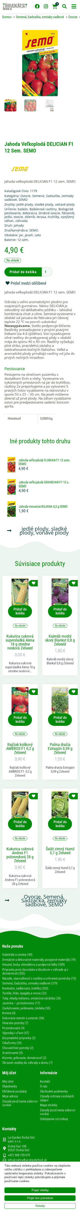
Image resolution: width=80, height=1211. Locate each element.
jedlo (8, 217)
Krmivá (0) (9, 1013)
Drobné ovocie (49, 213)
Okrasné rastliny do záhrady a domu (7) (27, 1063)
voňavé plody (65, 204)
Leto (38, 235)
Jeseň (29, 235)
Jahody (19, 225)
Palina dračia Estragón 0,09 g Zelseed (60, 749)
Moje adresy (10, 1096)
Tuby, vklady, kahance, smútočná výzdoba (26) (31, 998)
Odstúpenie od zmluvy (54, 1119)
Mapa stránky (48, 1105)
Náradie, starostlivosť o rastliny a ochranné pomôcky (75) (39, 978)
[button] (74, 6)
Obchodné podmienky (54, 1091)
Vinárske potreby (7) (15, 1023)
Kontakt (45, 1081)
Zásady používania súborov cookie (20, 1103)
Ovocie (25, 196)
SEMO (23, 199)
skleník (30, 217)
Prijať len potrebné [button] (40, 1198)
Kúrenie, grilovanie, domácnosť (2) (24, 1058)
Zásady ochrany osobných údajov (57, 1098)
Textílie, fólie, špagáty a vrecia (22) (24, 993)
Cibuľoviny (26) (12, 1043)
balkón (23, 209)
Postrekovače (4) (13, 1028)
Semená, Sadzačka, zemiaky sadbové (39, 198)
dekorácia (29, 213)
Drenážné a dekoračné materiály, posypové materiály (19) (39, 960)
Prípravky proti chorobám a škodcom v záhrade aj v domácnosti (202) (35, 972)
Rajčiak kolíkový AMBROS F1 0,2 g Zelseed (20, 749)
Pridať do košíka (23, 272)
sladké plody (44, 204)
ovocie (18, 217)
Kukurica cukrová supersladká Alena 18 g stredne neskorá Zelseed (20, 642)
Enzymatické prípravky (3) (19, 1038)
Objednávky (9, 1086)
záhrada (21, 221)
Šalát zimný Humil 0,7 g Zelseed (60, 851)
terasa (41, 217)
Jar (21, 235)
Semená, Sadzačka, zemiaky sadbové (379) (30, 983)
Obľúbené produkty (14, 1091)
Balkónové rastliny (43, 209)
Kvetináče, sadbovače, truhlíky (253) (25, 988)
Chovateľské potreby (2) (18, 1048)
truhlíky (53, 217)
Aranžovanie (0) (12, 1053)
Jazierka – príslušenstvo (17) (21, 1003)
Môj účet (7, 1081)
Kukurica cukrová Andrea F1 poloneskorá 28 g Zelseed (20, 855)
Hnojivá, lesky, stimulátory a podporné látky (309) (33, 965)
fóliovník (68, 213)
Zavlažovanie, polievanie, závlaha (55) (26, 1008)
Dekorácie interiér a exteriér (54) (23, 1018)
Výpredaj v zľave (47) (15, 1033)
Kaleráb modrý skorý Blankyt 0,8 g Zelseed (60, 640)
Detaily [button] (40, 1205)
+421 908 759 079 (19, 1155)
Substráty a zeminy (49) (17, 955)
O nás (43, 1086)
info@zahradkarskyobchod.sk (27, 1160)
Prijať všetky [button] (40, 1190)
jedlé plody (24, 204)
